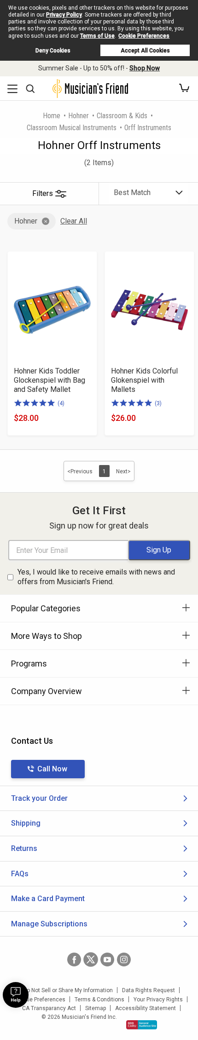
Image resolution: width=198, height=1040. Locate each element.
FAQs (20, 873)
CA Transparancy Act (49, 1008)
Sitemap (95, 1008)
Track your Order (39, 798)
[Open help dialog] (16, 995)
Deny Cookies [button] (52, 50)
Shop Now (144, 68)
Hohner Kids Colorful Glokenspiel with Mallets (144, 380)
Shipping (26, 823)
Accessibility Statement (145, 1008)
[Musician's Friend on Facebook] (74, 959)
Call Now (52, 768)
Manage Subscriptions (49, 923)
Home (51, 115)
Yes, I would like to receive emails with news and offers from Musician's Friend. (96, 577)
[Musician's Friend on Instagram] (124, 959)
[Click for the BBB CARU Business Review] (141, 1024)
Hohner (78, 115)
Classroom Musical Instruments (71, 127)
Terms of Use (97, 36)
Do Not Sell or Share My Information (68, 990)
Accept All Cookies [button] (145, 50)
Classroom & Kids (122, 115)
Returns (24, 848)
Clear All (73, 221)
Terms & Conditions (99, 999)
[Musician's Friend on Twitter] (90, 959)
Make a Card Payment (48, 898)
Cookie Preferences (143, 36)
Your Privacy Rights (158, 999)
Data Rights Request (148, 990)
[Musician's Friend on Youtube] (107, 959)
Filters (42, 193)
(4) (61, 403)
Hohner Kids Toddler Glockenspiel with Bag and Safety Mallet (49, 380)
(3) (158, 403)
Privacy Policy (64, 14)
